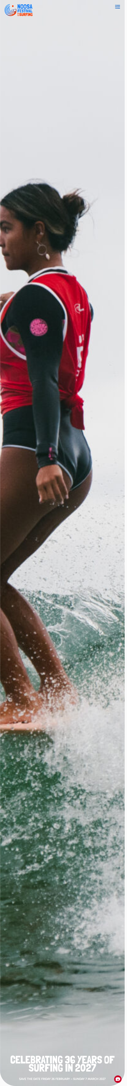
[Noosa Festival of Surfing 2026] (19, 10)
